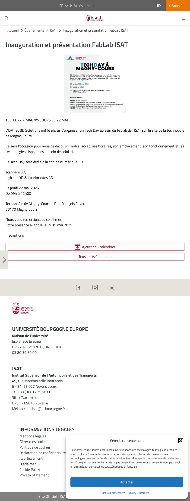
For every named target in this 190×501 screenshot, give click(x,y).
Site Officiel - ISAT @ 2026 (59, 496)
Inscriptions (15, 235)
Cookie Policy (29, 469)
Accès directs (84, 5)
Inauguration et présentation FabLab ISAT (95, 30)
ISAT (53, 30)
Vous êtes (179, 5)
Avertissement (31, 458)
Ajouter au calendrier (98, 247)
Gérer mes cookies (33, 441)
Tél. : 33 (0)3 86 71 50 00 (31, 392)
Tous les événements (95, 256)
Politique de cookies (35, 447)
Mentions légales (32, 436)
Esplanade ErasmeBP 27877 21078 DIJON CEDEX (36, 344)
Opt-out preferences (113, 493)
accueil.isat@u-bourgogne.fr (42, 408)
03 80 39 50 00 (24, 352)
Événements (34, 30)
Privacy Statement (138, 493)
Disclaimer (27, 464)
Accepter (126, 482)
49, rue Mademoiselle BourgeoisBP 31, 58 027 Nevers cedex (37, 383)
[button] (180, 440)
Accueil (13, 30)
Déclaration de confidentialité (42, 452)
